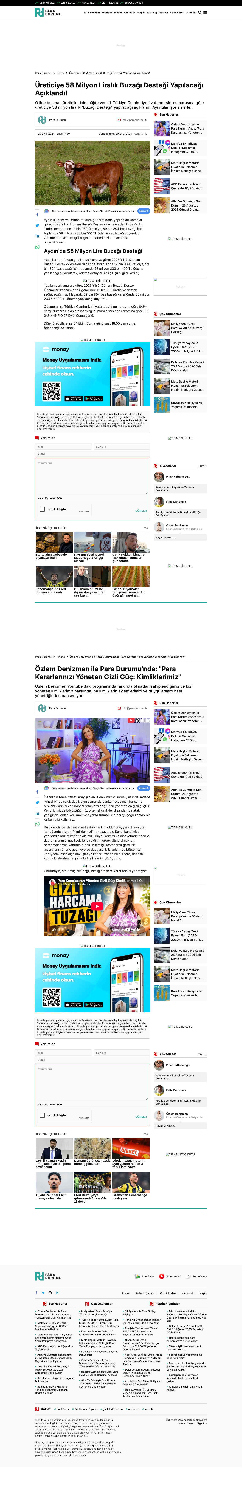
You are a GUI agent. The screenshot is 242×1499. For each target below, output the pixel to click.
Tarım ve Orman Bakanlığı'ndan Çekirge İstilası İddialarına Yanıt (142, 1321)
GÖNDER (141, 510)
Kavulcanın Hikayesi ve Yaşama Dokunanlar (175, 489)
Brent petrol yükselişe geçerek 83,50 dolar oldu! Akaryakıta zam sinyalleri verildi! (186, 1366)
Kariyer (163, 12)
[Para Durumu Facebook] (36, 1292)
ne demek (134, 1409)
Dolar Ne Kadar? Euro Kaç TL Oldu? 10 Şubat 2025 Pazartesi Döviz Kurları (185, 1329)
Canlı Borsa (177, 12)
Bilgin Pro (202, 1423)
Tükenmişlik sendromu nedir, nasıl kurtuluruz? (184, 1348)
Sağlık (141, 12)
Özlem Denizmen (177, 525)
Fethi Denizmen (176, 501)
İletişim (203, 1293)
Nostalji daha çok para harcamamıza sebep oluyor (182, 1339)
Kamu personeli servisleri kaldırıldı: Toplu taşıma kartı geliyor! (182, 1378)
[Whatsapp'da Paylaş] (37, 247)
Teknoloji (152, 12)
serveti (149, 1409)
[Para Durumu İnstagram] (50, 1292)
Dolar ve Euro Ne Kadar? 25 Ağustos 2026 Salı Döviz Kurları (97, 1333)
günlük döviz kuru (113, 1409)
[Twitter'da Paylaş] (37, 225)
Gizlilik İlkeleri (168, 1293)
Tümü (202, 466)
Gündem (191, 12)
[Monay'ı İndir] (92, 374)
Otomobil (130, 12)
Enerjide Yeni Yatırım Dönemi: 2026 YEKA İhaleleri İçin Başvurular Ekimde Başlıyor (141, 1331)
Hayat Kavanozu (165, 537)
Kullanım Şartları (145, 1293)
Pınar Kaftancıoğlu (178, 476)
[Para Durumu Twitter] (43, 1292)
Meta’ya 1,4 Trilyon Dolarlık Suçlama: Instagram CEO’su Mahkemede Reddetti (51, 1326)
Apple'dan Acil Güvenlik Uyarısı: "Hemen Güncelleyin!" (142, 1383)
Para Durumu (43, 73)
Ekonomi (107, 12)
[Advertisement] (17, 76)
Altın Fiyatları (92, 12)
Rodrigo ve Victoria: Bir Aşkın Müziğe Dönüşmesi (178, 514)
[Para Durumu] (48, 12)
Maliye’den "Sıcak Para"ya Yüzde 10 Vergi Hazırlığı (95, 1313)
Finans (118, 12)
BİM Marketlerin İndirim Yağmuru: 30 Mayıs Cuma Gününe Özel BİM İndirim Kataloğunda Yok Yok (187, 1316)
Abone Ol (143, 211)
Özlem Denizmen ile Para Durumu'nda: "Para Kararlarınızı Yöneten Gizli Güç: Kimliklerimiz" (53, 1314)
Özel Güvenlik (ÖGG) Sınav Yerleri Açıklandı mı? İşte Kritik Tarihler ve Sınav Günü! (140, 1393)
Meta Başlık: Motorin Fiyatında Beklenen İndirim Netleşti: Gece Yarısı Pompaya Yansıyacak (54, 1337)
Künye (125, 1293)
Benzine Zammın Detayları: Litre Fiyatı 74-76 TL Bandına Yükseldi (98, 1373)
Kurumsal (187, 1293)
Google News (99, 211)
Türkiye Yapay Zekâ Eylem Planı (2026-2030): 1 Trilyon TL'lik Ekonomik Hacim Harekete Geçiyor (99, 1323)
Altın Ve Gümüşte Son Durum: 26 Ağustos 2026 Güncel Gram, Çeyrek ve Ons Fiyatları (53, 1358)
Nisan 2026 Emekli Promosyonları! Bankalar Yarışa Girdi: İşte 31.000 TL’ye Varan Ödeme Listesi (141, 1344)
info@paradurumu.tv (134, 120)
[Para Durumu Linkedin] (57, 1292)
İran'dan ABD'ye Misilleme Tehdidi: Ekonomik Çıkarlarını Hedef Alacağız (51, 1389)
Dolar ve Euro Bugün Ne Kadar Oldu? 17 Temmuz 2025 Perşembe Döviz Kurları (141, 1372)
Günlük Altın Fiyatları (86, 1409)
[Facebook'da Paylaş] (37, 214)
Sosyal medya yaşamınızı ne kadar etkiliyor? (184, 1356)
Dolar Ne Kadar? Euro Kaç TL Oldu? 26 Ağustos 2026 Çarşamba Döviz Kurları (53, 1369)
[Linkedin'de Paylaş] (37, 236)
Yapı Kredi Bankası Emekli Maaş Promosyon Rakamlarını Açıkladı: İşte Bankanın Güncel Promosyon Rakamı (142, 1359)
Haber (60, 73)
